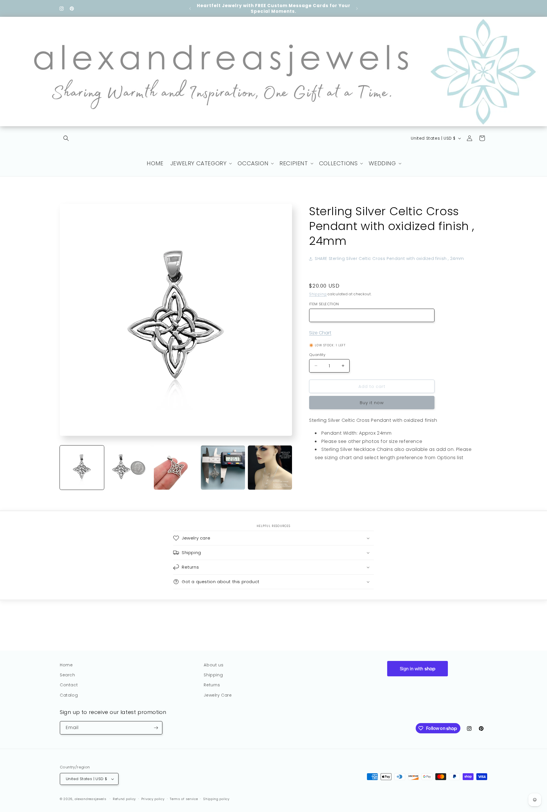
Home (66, 665)
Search (67, 675)
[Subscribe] (156, 727)
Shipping (318, 293)
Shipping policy (216, 799)
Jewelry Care (218, 695)
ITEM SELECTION (324, 304)
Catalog (69, 695)
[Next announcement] (357, 8)
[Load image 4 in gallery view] (223, 467)
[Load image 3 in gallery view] (176, 467)
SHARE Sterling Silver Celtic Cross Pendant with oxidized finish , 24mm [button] (389, 258)
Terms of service (184, 799)
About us (213, 665)
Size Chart (320, 332)
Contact (69, 685)
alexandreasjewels (91, 799)
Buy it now (372, 403)
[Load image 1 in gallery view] (82, 467)
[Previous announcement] (190, 8)
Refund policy (124, 799)
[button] (66, 138)
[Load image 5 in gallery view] (270, 467)
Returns (212, 685)
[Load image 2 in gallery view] (129, 467)
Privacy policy (153, 799)
